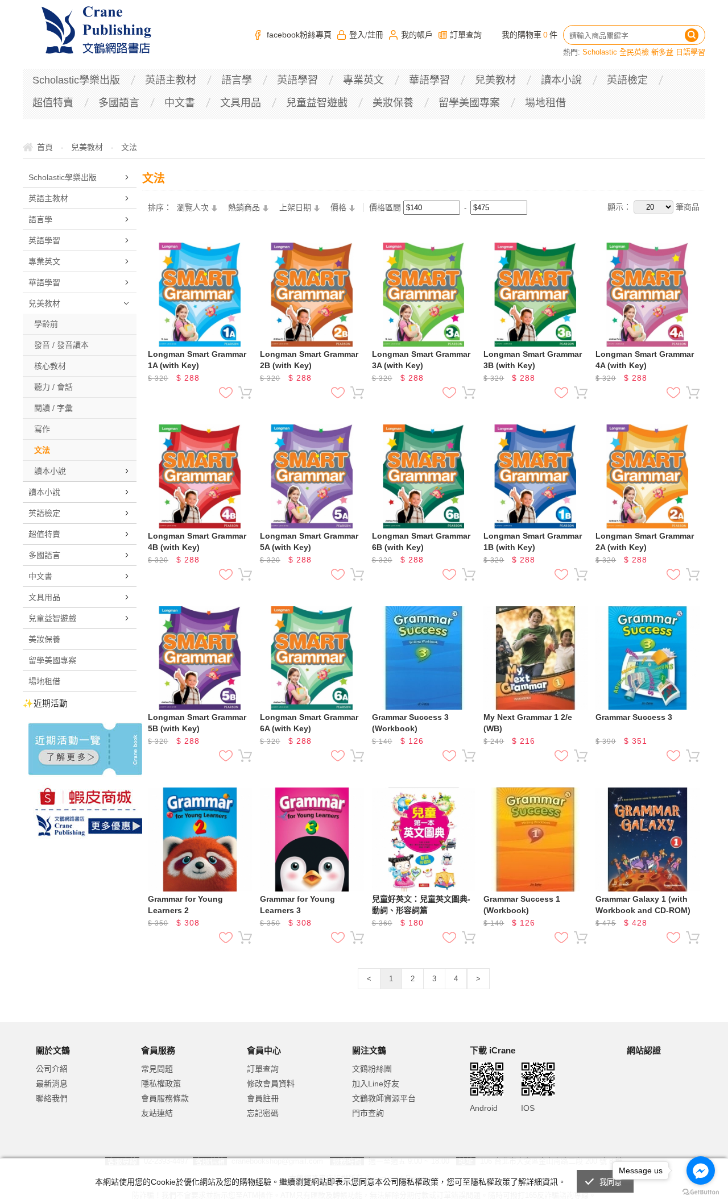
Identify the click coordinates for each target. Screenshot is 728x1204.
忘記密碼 (263, 1113)
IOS (528, 1108)
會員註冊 (263, 1098)
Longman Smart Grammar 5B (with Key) (197, 723)
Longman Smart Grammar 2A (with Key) (644, 541)
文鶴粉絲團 (372, 1068)
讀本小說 (561, 80)
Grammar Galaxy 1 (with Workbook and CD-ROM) (642, 904)
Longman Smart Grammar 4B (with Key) (197, 541)
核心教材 (50, 365)
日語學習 (690, 52)
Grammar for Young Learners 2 (185, 904)
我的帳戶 (417, 34)
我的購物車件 (529, 34)
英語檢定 (627, 80)
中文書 (179, 103)
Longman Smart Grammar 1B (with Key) (532, 541)
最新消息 (52, 1083)
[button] (655, 1097)
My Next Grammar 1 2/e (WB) (527, 723)
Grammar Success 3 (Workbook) (410, 723)
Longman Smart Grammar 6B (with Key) (421, 541)
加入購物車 (245, 392)
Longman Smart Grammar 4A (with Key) (644, 359)
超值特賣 (52, 103)
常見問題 (157, 1068)
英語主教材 (170, 80)
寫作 (42, 429)
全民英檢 (634, 52)
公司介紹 (52, 1068)
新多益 (662, 52)
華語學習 (429, 80)
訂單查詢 (466, 34)
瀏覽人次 (193, 207)
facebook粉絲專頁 (299, 34)
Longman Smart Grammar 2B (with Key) (309, 359)
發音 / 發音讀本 (61, 344)
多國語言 (118, 103)
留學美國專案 (469, 103)
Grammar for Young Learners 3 (297, 904)
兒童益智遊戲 (317, 103)
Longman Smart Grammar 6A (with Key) (309, 723)
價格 (338, 207)
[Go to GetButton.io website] (700, 1192)
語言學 (236, 80)
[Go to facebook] (700, 1170)
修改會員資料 (271, 1083)
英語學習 (297, 80)
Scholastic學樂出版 (76, 80)
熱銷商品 (244, 207)
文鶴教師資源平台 (384, 1098)
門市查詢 (368, 1113)
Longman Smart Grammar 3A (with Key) (421, 359)
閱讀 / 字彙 (53, 408)
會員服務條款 (165, 1098)
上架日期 (295, 207)
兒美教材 (495, 80)
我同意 (610, 1182)
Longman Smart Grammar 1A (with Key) (197, 359)
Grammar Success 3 (633, 717)
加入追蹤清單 (226, 392)
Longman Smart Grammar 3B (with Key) (532, 359)
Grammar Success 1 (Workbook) (521, 904)
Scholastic (599, 52)
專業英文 (363, 80)
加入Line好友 (375, 1083)
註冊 (375, 34)
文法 (42, 450)
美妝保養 (393, 103)
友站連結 (157, 1113)
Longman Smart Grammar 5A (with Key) (309, 541)
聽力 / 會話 (53, 386)
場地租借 (545, 103)
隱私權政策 (161, 1083)
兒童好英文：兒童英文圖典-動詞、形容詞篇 (421, 904)
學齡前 (46, 323)
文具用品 (240, 103)
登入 (357, 34)
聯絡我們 (52, 1098)
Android (484, 1108)
